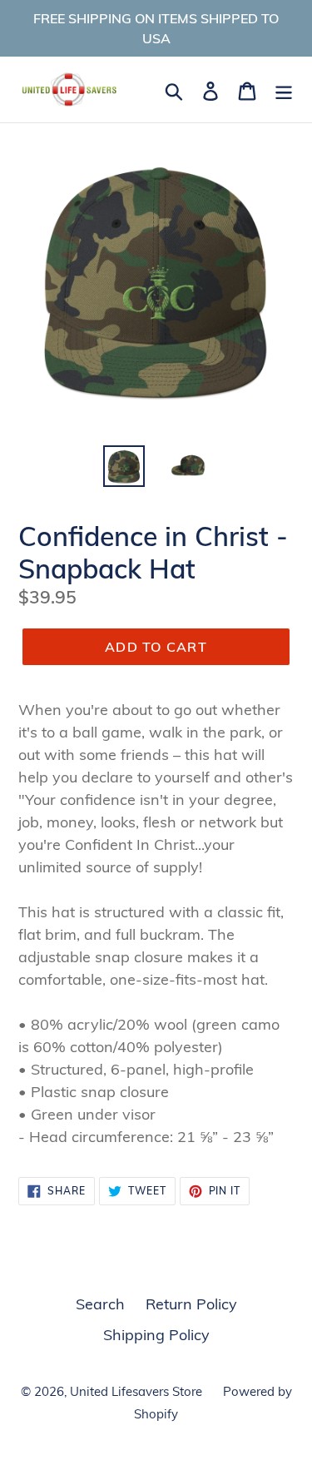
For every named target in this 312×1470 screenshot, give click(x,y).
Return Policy (191, 1304)
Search (100, 1304)
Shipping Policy (156, 1334)
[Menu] (283, 89)
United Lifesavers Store (136, 1391)
